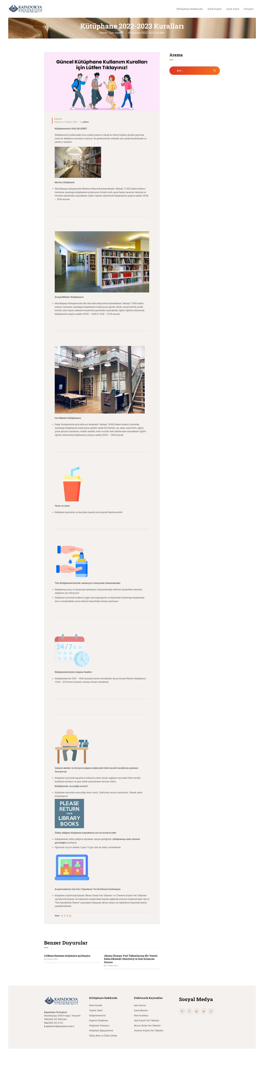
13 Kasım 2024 (112, 966)
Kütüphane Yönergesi (99, 1025)
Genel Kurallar (95, 1005)
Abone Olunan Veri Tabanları (147, 1025)
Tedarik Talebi (95, 1010)
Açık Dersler (140, 1005)
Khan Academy (141, 1015)
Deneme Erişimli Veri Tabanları (148, 1030)
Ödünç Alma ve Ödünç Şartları (103, 1035)
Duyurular (58, 119)
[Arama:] (194, 70)
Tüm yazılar (115, 32)
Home (103, 32)
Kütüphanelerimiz (97, 1015)
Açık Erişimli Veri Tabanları (146, 1020)
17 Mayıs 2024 (51, 966)
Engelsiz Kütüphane (98, 1020)
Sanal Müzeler (141, 1010)
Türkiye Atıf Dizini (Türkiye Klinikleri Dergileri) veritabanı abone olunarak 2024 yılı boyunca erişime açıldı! (130, 959)
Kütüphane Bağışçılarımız (101, 1030)
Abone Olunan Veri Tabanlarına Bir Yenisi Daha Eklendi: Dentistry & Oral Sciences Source (70, 959)
